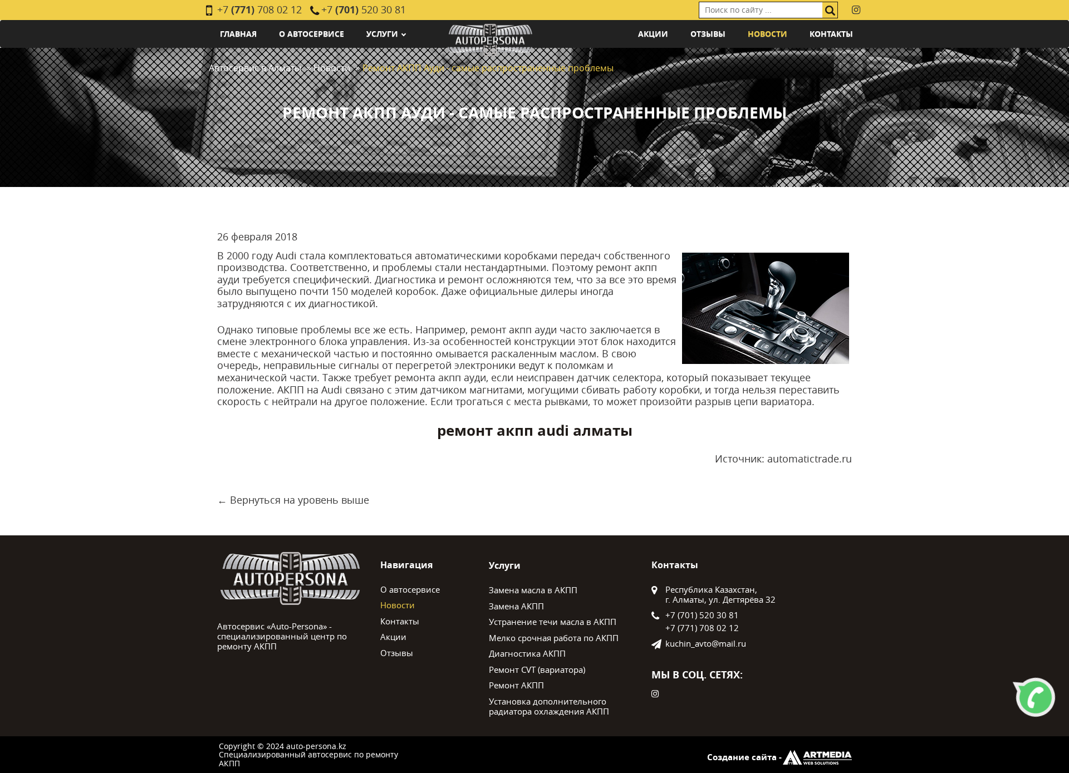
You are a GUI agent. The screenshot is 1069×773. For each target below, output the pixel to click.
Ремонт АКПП (516, 685)
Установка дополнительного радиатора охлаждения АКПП (549, 706)
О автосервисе (311, 33)
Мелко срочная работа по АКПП (554, 637)
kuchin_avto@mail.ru (705, 643)
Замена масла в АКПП (533, 589)
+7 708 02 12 (259, 9)
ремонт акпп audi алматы (534, 430)
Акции (653, 33)
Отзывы (707, 33)
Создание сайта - (744, 757)
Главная (238, 33)
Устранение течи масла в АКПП (552, 621)
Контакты (831, 33)
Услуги (382, 33)
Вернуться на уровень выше (299, 499)
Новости (767, 33)
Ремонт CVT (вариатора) (537, 669)
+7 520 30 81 (363, 9)
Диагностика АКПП (527, 653)
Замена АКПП (516, 606)
